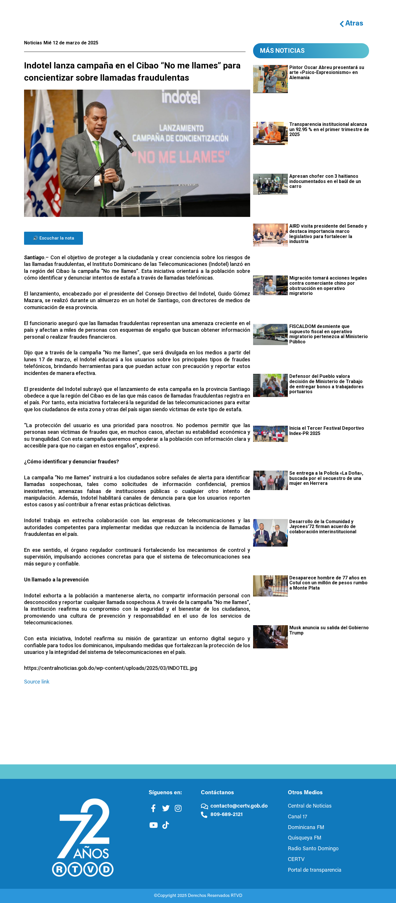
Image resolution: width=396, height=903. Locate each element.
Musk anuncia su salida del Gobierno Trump (329, 630)
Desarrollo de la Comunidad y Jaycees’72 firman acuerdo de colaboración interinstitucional (322, 526)
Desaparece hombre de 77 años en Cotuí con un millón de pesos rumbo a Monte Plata (328, 583)
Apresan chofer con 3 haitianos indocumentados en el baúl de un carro (325, 181)
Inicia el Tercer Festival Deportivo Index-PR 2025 (326, 430)
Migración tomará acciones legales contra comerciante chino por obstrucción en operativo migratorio (328, 285)
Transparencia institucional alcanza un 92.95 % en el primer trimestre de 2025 (329, 129)
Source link (36, 682)
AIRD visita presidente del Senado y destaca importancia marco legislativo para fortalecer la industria (328, 233)
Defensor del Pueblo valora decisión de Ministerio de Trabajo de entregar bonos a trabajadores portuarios (326, 383)
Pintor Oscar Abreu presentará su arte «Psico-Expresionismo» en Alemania (326, 72)
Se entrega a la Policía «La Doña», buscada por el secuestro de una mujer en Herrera (326, 478)
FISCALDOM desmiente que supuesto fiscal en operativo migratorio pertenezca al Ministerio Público (328, 334)
